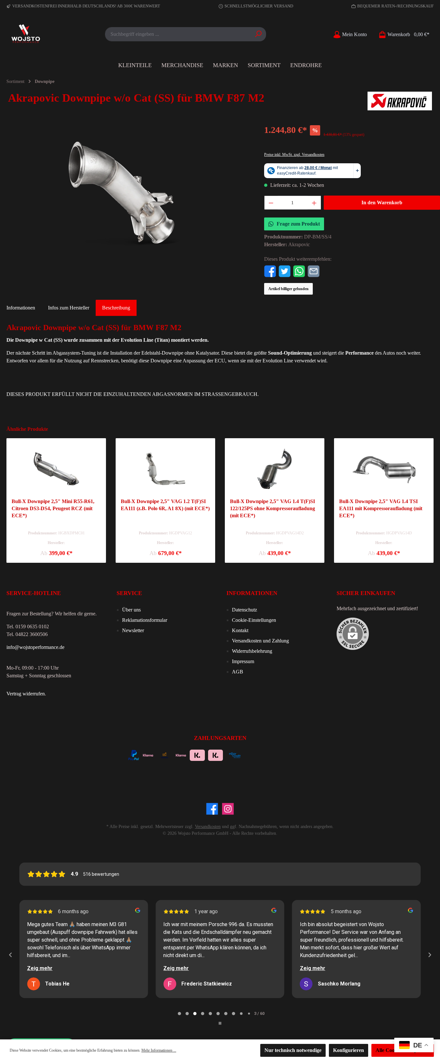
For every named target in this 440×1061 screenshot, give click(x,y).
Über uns (131, 609)
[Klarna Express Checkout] (181, 754)
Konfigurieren (348, 1050)
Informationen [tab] (20, 307)
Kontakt (240, 630)
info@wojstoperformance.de (35, 647)
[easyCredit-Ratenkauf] (235, 754)
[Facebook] (212, 809)
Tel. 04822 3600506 (27, 634)
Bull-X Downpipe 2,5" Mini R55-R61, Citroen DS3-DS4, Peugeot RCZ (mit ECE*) (53, 508)
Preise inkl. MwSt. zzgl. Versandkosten (294, 154)
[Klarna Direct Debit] (305, 754)
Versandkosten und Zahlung (260, 640)
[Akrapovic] (400, 101)
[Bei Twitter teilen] (284, 270)
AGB (237, 671)
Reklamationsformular (144, 620)
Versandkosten (208, 826)
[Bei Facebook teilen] (270, 270)
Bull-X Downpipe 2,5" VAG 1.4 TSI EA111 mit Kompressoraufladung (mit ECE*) (380, 508)
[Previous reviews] (10, 955)
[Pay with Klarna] (148, 754)
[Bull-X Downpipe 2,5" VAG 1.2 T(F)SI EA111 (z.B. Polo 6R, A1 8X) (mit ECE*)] (165, 469)
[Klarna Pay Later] (271, 754)
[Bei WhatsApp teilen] (299, 270)
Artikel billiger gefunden (288, 289)
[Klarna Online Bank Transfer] (197, 754)
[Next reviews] (429, 955)
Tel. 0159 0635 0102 (27, 626)
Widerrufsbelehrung (252, 651)
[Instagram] (228, 809)
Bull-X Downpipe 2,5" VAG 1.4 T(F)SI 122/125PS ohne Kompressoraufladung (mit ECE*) (272, 508)
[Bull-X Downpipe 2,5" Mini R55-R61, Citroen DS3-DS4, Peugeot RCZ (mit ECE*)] (56, 469)
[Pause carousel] (220, 1023)
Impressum (243, 661)
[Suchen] (258, 34)
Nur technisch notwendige (292, 1050)
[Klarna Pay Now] (254, 754)
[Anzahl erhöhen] (314, 203)
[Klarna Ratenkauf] (215, 754)
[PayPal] (133, 754)
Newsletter (133, 630)
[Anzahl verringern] (271, 203)
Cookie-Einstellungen (254, 620)
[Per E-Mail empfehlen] (313, 270)
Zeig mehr (40, 968)
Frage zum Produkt (298, 224)
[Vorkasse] (164, 754)
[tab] (116, 308)
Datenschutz (244, 609)
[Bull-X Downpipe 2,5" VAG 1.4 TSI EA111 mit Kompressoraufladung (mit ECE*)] (383, 469)
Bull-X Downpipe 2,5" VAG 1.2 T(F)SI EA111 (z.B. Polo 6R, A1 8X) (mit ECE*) (165, 505)
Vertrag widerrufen (25, 693)
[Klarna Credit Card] (288, 754)
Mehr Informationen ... (158, 1050)
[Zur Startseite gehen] (25, 34)
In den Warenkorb (381, 202)
